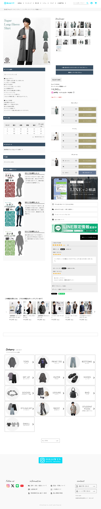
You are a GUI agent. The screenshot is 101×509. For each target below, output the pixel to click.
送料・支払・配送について (37, 485)
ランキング (28, 3)
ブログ (52, 3)
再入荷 (37, 3)
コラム (44, 3)
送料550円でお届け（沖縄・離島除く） (64, 209)
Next (94, 311)
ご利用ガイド (55, 489)
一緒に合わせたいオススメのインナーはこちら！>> (74, 67)
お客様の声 (32, 489)
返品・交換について (57, 485)
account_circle (91, 3)
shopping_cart (96, 3)
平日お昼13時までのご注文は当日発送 (64, 204)
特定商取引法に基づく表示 (37, 493)
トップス (24, 9)
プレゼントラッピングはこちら (62, 214)
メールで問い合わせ (83, 491)
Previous (6, 312)
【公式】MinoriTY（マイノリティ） (12, 9)
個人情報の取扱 (56, 493)
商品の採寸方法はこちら (38, 137)
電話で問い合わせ (82, 486)
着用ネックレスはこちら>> (74, 72)
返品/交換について (59, 219)
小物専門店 (60, 3)
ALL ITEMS (45, 440)
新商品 (20, 3)
